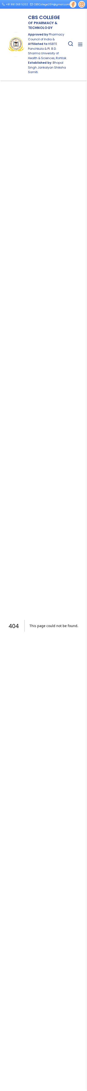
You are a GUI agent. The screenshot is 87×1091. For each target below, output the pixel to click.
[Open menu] (80, 44)
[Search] (70, 44)
